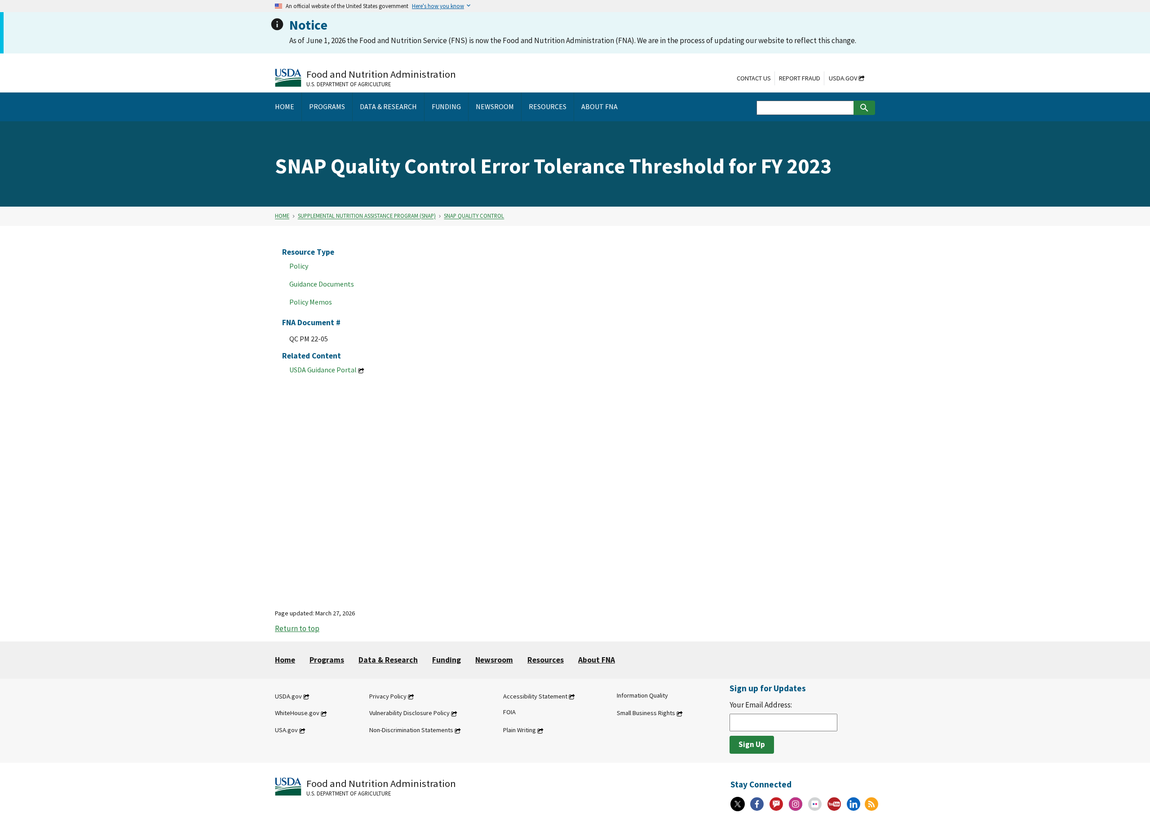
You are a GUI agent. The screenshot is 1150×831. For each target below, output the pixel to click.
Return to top (297, 628)
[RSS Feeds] (871, 804)
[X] (737, 804)
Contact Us (754, 78)
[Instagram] (795, 804)
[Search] (864, 108)
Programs (327, 660)
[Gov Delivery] (776, 804)
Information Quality (642, 695)
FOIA (509, 712)
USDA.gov (843, 78)
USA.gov (286, 730)
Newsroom (494, 660)
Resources (545, 660)
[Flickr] (815, 804)
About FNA (596, 660)
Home (282, 216)
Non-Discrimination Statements (411, 730)
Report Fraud (799, 78)
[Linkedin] (853, 804)
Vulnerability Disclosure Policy (409, 713)
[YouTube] (834, 804)
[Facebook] (757, 804)
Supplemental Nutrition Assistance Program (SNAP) (367, 216)
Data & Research (388, 660)
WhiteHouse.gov (297, 713)
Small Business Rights (646, 713)
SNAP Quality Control (474, 216)
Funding (446, 660)
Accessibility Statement (535, 696)
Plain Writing (519, 730)
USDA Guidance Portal (323, 369)
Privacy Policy (388, 696)
